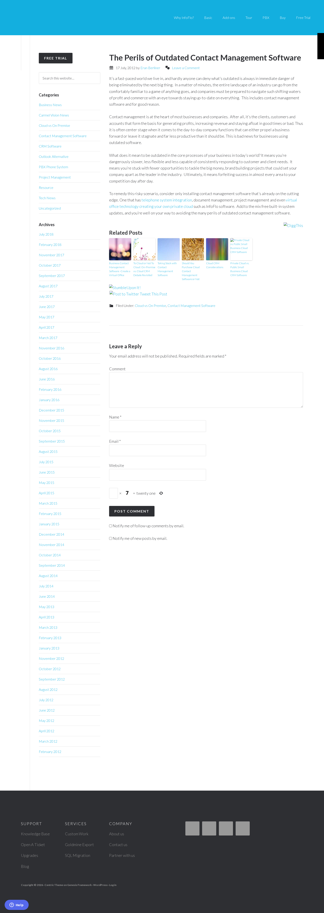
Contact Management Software (191, 305)
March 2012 (48, 741)
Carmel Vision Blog (48, 17)
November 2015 (51, 420)
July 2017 (46, 296)
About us (116, 833)
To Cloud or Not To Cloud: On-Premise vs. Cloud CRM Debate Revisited (144, 269)
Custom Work (76, 833)
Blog (25, 866)
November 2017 (51, 255)
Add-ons (229, 17)
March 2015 (48, 503)
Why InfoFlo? (184, 17)
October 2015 (50, 431)
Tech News (47, 198)
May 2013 (46, 607)
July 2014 (46, 586)
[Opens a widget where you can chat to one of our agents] (16, 905)
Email (115, 441)
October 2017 (50, 265)
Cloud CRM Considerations (214, 265)
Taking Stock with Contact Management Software (167, 269)
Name (115, 417)
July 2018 (46, 234)
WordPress (100, 885)
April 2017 (46, 327)
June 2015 (47, 472)
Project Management (55, 177)
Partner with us (122, 855)
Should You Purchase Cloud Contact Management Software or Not (191, 271)
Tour (249, 17)
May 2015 (46, 482)
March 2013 (48, 627)
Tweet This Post (153, 293)
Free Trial (303, 17)
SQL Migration (77, 855)
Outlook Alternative (54, 156)
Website (116, 465)
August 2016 (48, 369)
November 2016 (51, 348)
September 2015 (52, 441)
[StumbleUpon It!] (125, 287)
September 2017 (52, 275)
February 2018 (50, 244)
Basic (208, 17)
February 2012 (50, 751)
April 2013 (46, 617)
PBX (266, 17)
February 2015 (50, 513)
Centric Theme (54, 885)
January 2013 (49, 648)
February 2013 (50, 638)
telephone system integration (167, 199)
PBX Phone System (53, 167)
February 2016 (50, 389)
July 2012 (46, 700)
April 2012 (46, 731)
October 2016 (50, 358)
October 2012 (50, 669)
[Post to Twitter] (124, 293)
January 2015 (49, 524)
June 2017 (47, 306)
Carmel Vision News (54, 115)
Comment (117, 368)
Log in (112, 885)
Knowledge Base (35, 833)
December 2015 (51, 410)
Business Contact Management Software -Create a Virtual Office (119, 269)
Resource (46, 187)
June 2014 (47, 596)
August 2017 (48, 286)
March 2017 (48, 338)
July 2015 (46, 462)
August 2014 (48, 576)
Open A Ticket (33, 844)
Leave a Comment (186, 68)
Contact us (118, 844)
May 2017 (46, 317)
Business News (50, 105)
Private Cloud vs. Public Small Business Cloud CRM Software (239, 269)
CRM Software (50, 146)
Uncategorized (50, 208)
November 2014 (51, 544)
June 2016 (47, 379)
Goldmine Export (79, 844)
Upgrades (29, 855)
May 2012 (46, 720)
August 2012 (48, 689)
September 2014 (52, 565)
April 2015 (46, 493)
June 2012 (47, 710)
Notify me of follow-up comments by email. (148, 525)
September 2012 (52, 679)
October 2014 (50, 555)
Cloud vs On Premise (150, 305)
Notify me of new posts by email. (140, 538)
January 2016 (49, 400)
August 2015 (48, 451)
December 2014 (51, 534)
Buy (283, 17)
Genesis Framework (79, 885)
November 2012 (51, 658)
